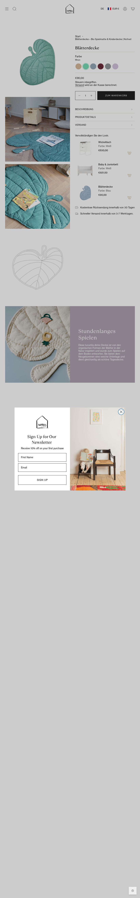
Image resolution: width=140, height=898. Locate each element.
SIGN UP (42, 479)
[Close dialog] (121, 412)
